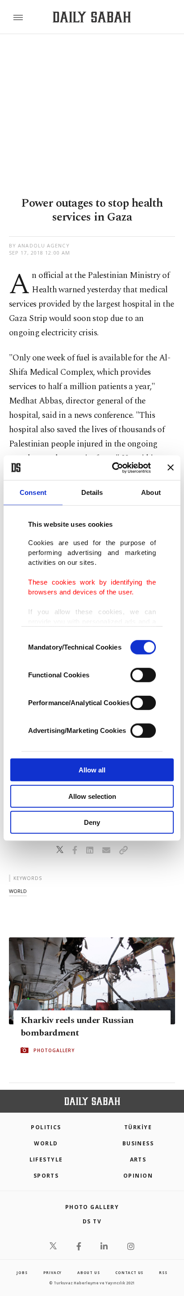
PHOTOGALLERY (54, 1050)
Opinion (138, 1175)
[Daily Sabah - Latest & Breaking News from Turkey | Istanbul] (92, 17)
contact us (129, 1272)
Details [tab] (92, 492)
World (46, 1143)
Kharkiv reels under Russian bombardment (77, 1027)
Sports (46, 1175)
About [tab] (151, 492)
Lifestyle (46, 1159)
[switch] (143, 675)
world (18, 891)
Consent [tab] (33, 492)
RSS (163, 1272)
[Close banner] (170, 467)
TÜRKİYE (138, 1127)
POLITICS (46, 1127)
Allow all (92, 770)
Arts (138, 1159)
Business (138, 1143)
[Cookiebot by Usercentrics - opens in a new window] (114, 467)
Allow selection (92, 796)
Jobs (22, 1272)
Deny (92, 822)
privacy (52, 1272)
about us (88, 1272)
